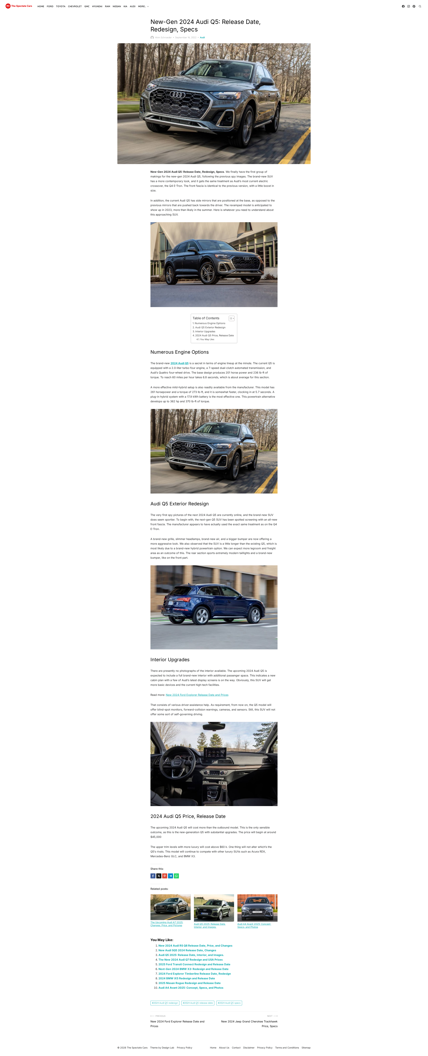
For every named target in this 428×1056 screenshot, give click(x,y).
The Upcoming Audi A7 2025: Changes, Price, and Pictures (166, 924)
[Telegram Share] (170, 875)
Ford (50, 6)
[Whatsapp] (176, 875)
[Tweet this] (158, 875)
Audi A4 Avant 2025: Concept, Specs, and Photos (254, 925)
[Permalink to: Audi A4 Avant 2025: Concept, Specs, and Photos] (257, 908)
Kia (125, 6)
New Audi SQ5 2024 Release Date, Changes (187, 950)
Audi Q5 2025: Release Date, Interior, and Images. (210, 925)
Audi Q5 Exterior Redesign (210, 327)
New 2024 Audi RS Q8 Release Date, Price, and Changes (195, 945)
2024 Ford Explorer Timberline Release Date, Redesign (194, 973)
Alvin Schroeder (163, 37)
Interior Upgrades (205, 331)
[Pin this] (164, 875)
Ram (107, 6)
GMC (86, 6)
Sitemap (306, 1047)
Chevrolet (75, 6)
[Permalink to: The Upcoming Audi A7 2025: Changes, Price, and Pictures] (170, 907)
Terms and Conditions (287, 1047)
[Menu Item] (403, 6)
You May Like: (207, 339)
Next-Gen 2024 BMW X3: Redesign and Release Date (193, 969)
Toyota (60, 6)
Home (40, 6)
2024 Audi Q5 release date (198, 1002)
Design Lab (168, 1047)
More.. (142, 6)
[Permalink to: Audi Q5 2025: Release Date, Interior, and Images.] (214, 908)
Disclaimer (248, 1047)
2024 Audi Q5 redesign (165, 1002)
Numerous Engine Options (210, 323)
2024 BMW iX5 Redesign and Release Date (186, 978)
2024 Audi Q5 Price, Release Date (214, 335)
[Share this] (152, 875)
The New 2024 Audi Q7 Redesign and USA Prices (190, 959)
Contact (236, 1047)
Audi (132, 6)
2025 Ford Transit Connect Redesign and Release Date (194, 964)
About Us (224, 1047)
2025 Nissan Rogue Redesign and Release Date (189, 983)
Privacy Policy (265, 1047)
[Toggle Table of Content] (230, 318)
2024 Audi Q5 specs (230, 1002)
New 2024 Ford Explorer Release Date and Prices (197, 694)
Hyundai (97, 6)
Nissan (117, 6)
